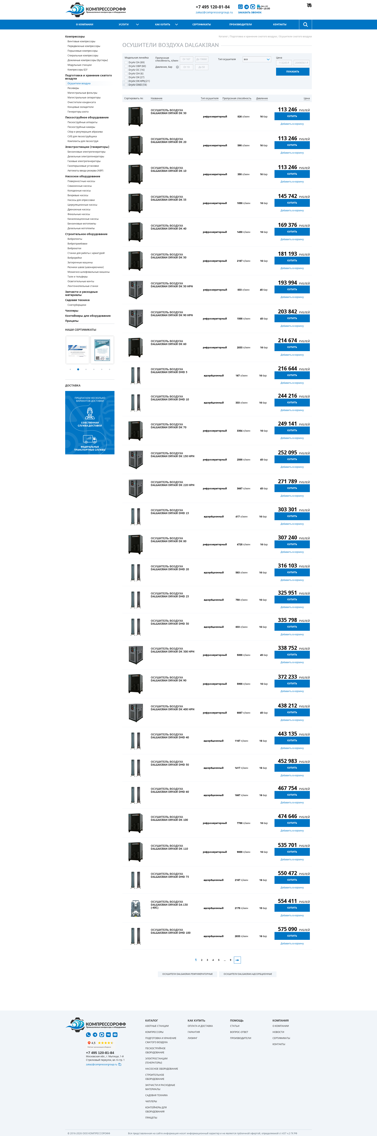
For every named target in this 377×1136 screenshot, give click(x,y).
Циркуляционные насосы (82, 205)
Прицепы (72, 321)
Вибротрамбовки (77, 243)
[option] (77, 350)
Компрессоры (75, 37)
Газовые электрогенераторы (84, 161)
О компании (84, 24)
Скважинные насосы (80, 186)
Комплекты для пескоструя (83, 141)
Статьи (234, 1026)
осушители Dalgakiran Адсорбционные (248, 974)
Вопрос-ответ (239, 1032)
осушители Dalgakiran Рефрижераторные (187, 974)
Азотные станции (157, 1026)
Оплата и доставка (200, 1026)
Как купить (162, 24)
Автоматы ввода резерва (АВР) (85, 170)
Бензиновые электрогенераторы (86, 152)
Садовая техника (77, 300)
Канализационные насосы (83, 219)
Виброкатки (74, 248)
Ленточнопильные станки (83, 286)
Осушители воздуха (79, 83)
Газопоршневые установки (83, 166)
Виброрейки (75, 258)
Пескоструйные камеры (81, 127)
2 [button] (78, 369)
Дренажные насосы (79, 209)
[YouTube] (115, 1034)
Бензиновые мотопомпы (82, 223)
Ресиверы (73, 88)
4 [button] (93, 369)
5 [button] (101, 369)
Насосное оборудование (82, 176)
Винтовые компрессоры (81, 41)
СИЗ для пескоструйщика (82, 136)
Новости (278, 1032)
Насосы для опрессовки (81, 200)
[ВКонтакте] (108, 1034)
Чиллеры (71, 311)
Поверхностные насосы (81, 181)
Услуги (124, 24)
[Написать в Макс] (101, 1034)
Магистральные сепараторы (84, 97)
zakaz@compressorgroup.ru (214, 12)
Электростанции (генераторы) (87, 147)
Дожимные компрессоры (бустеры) (88, 60)
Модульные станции (80, 65)
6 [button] (109, 369)
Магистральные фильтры (82, 93)
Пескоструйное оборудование (87, 117)
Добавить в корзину (292, 124)
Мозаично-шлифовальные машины (89, 272)
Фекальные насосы (79, 214)
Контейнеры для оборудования (88, 316)
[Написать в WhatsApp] (88, 1034)
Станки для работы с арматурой (86, 253)
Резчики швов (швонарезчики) (86, 267)
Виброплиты (75, 239)
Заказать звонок (250, 12)
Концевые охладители (81, 107)
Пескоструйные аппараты (82, 122)
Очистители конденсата (82, 102)
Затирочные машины (80, 262)
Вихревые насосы (78, 195)
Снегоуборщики (77, 305)
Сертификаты (201, 24)
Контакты (279, 24)
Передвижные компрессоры (84, 46)
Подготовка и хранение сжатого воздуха (88, 77)
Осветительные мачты (81, 281)
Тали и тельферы (78, 276)
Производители (240, 24)
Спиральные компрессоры (83, 55)
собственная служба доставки (90, 424)
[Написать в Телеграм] (95, 1034)
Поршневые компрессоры (83, 51)
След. (237, 960)
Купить (292, 116)
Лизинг (192, 1038)
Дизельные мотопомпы (81, 228)
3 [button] (86, 369)
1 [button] (70, 369)
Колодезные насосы (79, 190)
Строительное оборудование (86, 234)
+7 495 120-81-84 (213, 7)
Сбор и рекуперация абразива (85, 132)
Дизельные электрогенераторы (86, 156)
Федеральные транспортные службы (89, 448)
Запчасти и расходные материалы (81, 293)
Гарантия (194, 1032)
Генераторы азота (78, 112)
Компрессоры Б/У (77, 69)
